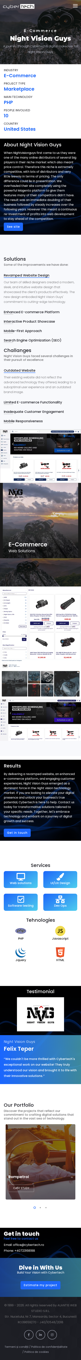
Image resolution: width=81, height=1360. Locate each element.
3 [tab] (45, 1207)
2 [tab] (39, 1207)
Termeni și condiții (16, 1347)
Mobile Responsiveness (23, 421)
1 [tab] (34, 1207)
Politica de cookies (37, 1352)
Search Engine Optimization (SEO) (32, 340)
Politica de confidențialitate (49, 1347)
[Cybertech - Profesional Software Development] (19, 6)
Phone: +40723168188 (19, 1251)
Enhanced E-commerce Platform (32, 312)
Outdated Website (19, 370)
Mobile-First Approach (23, 330)
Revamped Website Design (26, 275)
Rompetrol (18, 1176)
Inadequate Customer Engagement (34, 411)
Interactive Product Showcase (29, 321)
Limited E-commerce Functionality (33, 402)
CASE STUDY (21, 1188)
